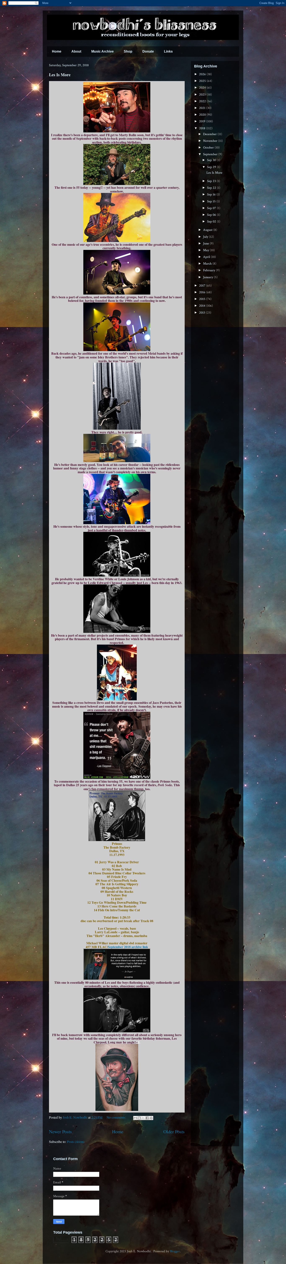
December (210, 134)
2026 (203, 74)
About (76, 51)
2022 (203, 101)
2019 (202, 121)
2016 (202, 292)
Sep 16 (211, 194)
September (210, 154)
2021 (202, 108)
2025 (203, 81)
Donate (148, 51)
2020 (203, 114)
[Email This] (135, 1118)
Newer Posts (60, 1131)
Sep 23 (212, 181)
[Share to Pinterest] (151, 1118)
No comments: (117, 1117)
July (206, 237)
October (209, 147)
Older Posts (174, 1131)
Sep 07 (212, 208)
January (208, 277)
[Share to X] (143, 1118)
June (206, 243)
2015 (202, 299)
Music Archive (102, 51)
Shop (128, 51)
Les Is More (60, 75)
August (208, 230)
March (208, 263)
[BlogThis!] (139, 1118)
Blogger (175, 1251)
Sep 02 (212, 221)
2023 (202, 94)
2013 (202, 312)
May (206, 250)
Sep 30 (212, 160)
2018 (202, 128)
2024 (203, 87)
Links (168, 51)
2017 (202, 285)
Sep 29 (212, 167)
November (210, 141)
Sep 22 (212, 188)
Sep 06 (212, 215)
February (209, 270)
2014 (202, 306)
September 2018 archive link (128, 946)
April (207, 257)
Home (56, 51)
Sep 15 (211, 201)
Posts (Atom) (75, 1141)
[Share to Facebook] (147, 1118)
